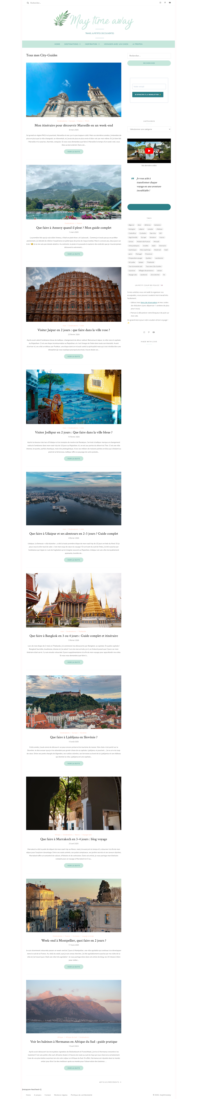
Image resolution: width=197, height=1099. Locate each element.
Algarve (131, 225)
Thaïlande (82, 631)
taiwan (141, 262)
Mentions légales (61, 1095)
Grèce (131, 241)
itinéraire (162, 246)
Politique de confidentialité (81, 1095)
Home (57, 44)
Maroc (77, 835)
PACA (87, 121)
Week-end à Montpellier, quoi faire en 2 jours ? (73, 940)
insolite (145, 246)
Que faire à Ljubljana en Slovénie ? (73, 737)
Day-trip (153, 233)
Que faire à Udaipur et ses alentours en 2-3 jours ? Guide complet (73, 533)
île (164, 275)
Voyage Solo (87, 835)
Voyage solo (133, 275)
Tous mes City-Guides (153, 266)
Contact (48, 1095)
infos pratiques (134, 246)
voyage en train (88, 936)
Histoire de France (143, 241)
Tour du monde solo (135, 266)
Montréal (157, 250)
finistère (153, 237)
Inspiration (91, 44)
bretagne (132, 229)
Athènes (148, 225)
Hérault (156, 241)
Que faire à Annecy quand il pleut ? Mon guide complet (73, 228)
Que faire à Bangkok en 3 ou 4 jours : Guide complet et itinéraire (73, 636)
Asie (64, 326)
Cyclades (143, 233)
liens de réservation (149, 302)
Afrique (57, 835)
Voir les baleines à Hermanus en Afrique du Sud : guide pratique (73, 1041)
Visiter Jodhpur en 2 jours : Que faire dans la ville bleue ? (73, 432)
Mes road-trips (145, 250)
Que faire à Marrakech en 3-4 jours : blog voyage (73, 839)
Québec (148, 258)
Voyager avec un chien (116, 44)
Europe (72, 121)
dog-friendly (133, 237)
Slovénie (83, 733)
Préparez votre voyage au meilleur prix (149, 207)
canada (150, 229)
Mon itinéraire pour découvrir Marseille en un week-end (74, 125)
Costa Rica (132, 233)
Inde (82, 326)
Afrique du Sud (71, 1037)
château (159, 229)
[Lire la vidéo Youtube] (149, 151)
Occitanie (76, 936)
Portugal (139, 254)
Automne (157, 225)
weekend (143, 275)
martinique (132, 250)
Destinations (71, 44)
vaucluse (132, 270)
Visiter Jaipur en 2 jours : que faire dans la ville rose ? (74, 330)
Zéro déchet (155, 275)
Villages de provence (146, 270)
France (80, 121)
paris (130, 254)
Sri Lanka (132, 262)
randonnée (159, 258)
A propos (137, 44)
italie (153, 246)
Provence (148, 254)
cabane (141, 229)
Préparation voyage (135, 258)
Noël (166, 250)
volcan (159, 270)
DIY (160, 233)
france (162, 237)
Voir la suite (74, 151)
